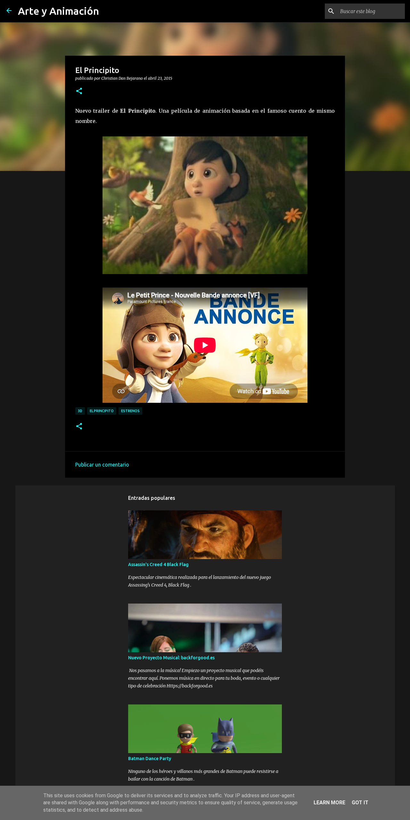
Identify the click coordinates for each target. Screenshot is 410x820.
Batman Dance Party (149, 758)
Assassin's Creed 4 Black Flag (158, 564)
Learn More (329, 803)
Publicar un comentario (102, 464)
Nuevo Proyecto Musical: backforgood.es (171, 657)
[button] (79, 91)
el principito (102, 411)
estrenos (130, 411)
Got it (360, 803)
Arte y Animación (58, 11)
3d (80, 411)
